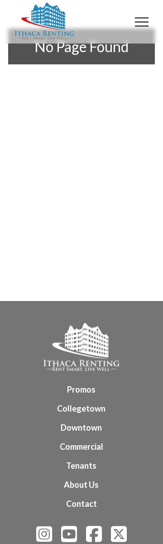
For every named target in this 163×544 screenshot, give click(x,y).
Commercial (81, 447)
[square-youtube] (69, 538)
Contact (81, 504)
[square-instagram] (44, 538)
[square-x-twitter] (118, 538)
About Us (81, 485)
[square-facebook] (94, 538)
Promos (81, 389)
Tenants (81, 466)
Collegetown (81, 408)
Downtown (81, 427)
